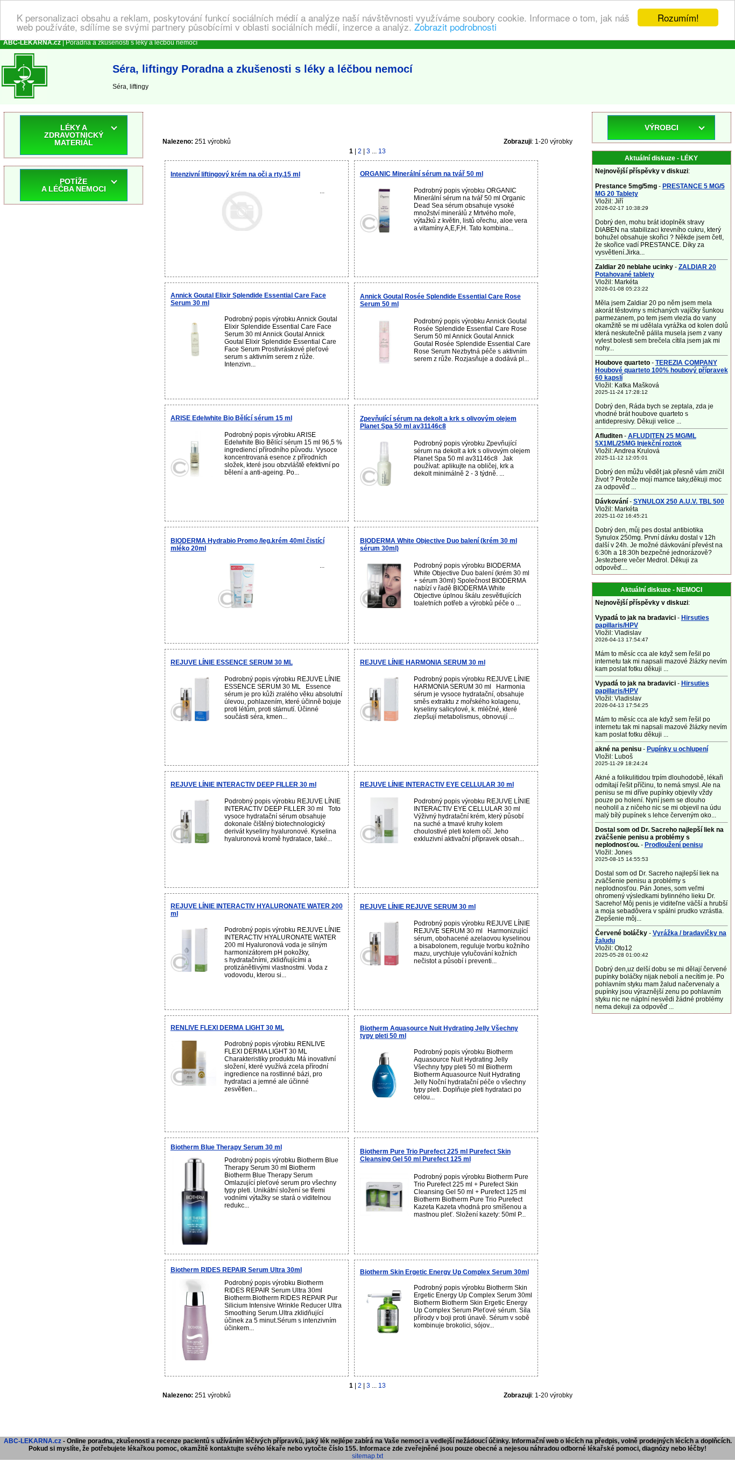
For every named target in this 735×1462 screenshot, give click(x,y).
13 (382, 151)
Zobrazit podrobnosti (455, 27)
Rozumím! (678, 17)
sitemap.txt (367, 1456)
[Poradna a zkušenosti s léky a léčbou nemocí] (24, 100)
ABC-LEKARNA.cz (32, 1441)
